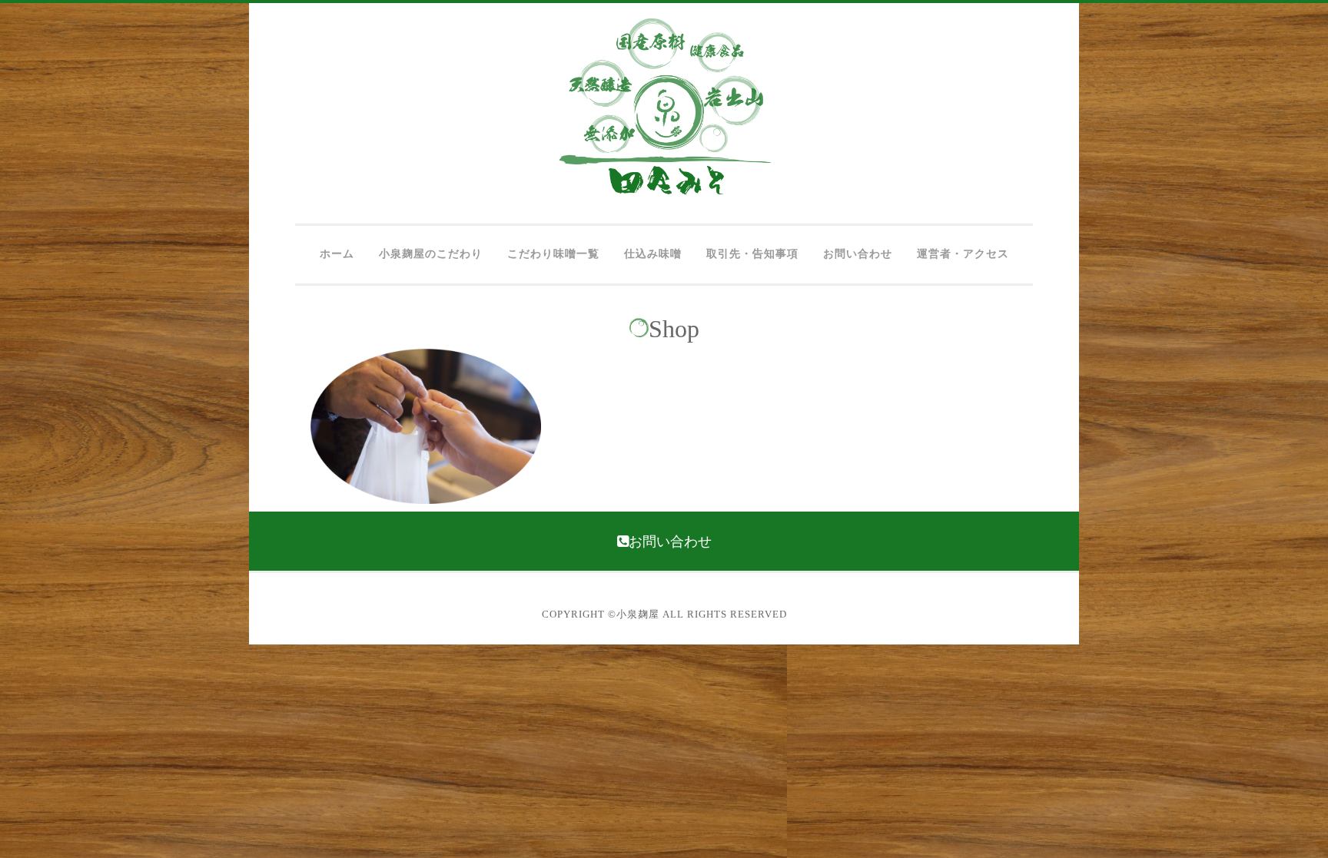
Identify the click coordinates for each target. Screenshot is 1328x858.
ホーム (337, 254)
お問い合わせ (857, 254)
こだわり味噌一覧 (553, 254)
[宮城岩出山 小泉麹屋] (664, 192)
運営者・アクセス (963, 254)
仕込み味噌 (653, 254)
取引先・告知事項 (752, 254)
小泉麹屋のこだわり (431, 254)
